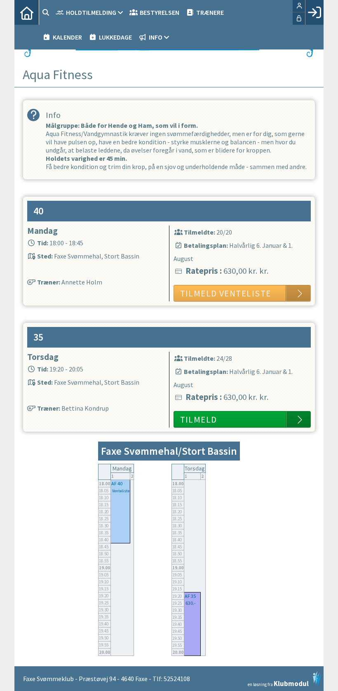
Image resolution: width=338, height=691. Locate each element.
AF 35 (190, 596)
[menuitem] (26, 12)
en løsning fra (278, 683)
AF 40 (116, 483)
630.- (190, 603)
